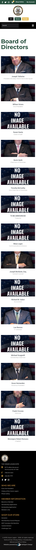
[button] (33, 25)
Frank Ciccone (18, 411)
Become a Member (7, 502)
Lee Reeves (18, 327)
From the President (7, 488)
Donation (4, 518)
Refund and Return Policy (18, 542)
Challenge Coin (6, 528)
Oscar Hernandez (18, 383)
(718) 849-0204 (9, 472)
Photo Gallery (5, 493)
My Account (31, 2)
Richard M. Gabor (18, 300)
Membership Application (9, 504)
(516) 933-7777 (9, 476)
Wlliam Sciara (18, 104)
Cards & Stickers (6, 526)
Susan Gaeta (18, 132)
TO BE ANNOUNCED (18, 216)
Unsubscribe (27, 540)
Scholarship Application (8, 507)
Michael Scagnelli (18, 355)
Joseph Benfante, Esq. (18, 272)
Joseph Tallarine (18, 76)
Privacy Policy (17, 540)
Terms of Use (8, 540)
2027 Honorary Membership (10, 523)
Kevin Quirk (18, 160)
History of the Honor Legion (10, 491)
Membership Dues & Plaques (10, 520)
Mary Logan (18, 244)
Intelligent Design (26, 544)
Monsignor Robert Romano (18, 439)
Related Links (5, 509)
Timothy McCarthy (18, 188)
